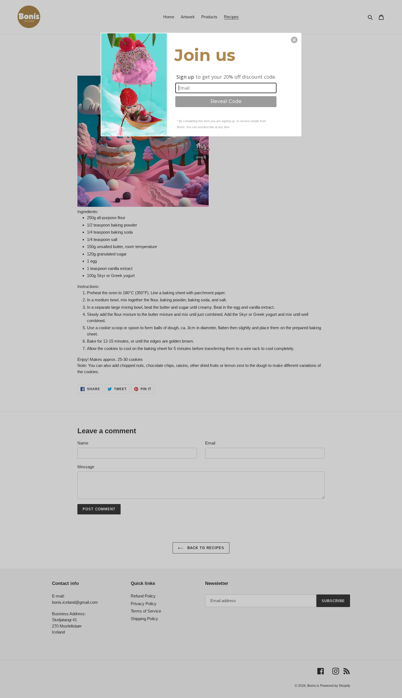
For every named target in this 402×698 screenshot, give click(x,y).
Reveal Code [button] (226, 101)
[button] (294, 40)
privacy (201, 157)
